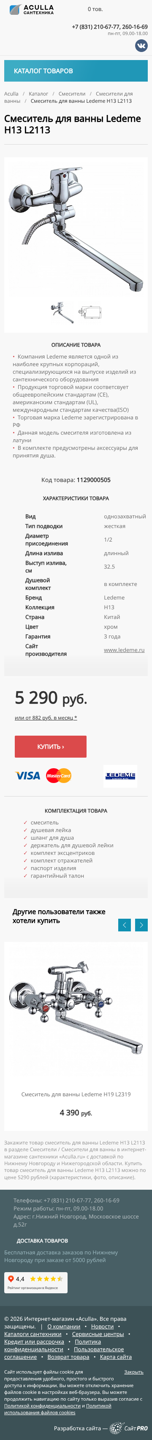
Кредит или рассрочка (34, 1341)
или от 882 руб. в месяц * (46, 717)
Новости (102, 1326)
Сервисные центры (98, 1334)
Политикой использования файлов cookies (57, 1409)
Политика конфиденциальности (52, 1345)
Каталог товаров (43, 71)
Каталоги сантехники (33, 1334)
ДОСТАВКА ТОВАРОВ (42, 1240)
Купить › (50, 747)
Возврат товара (69, 1357)
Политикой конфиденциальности (42, 1406)
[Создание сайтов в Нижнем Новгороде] (128, 1432)
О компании (63, 1326)
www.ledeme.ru (124, 650)
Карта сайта (116, 1357)
